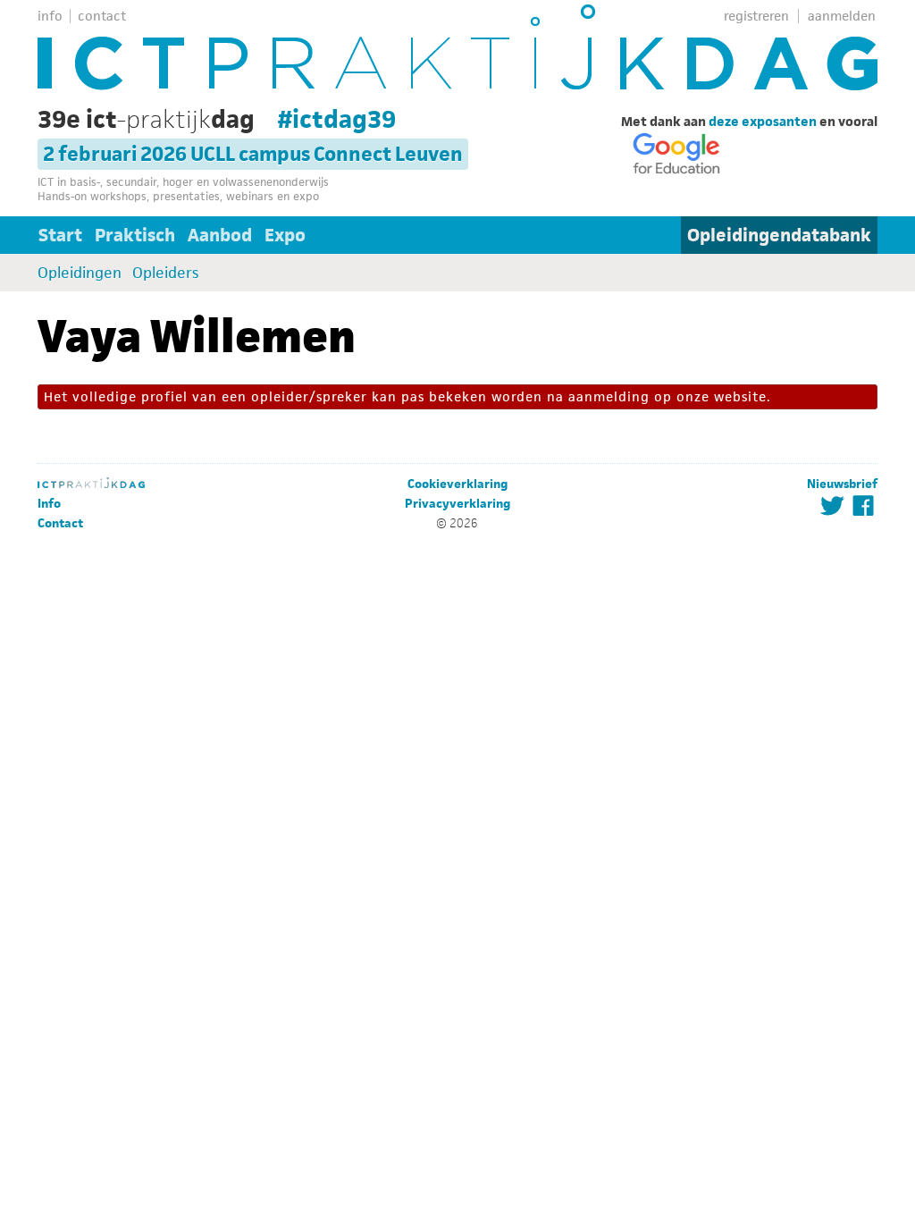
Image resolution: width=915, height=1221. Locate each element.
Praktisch (135, 235)
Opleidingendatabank (779, 235)
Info (49, 503)
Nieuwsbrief (842, 484)
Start (60, 235)
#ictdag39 (337, 119)
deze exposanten (763, 121)
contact (102, 15)
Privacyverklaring (457, 503)
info (50, 15)
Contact (60, 523)
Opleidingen (80, 272)
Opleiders (165, 272)
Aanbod (220, 235)
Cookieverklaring (457, 484)
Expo (285, 235)
